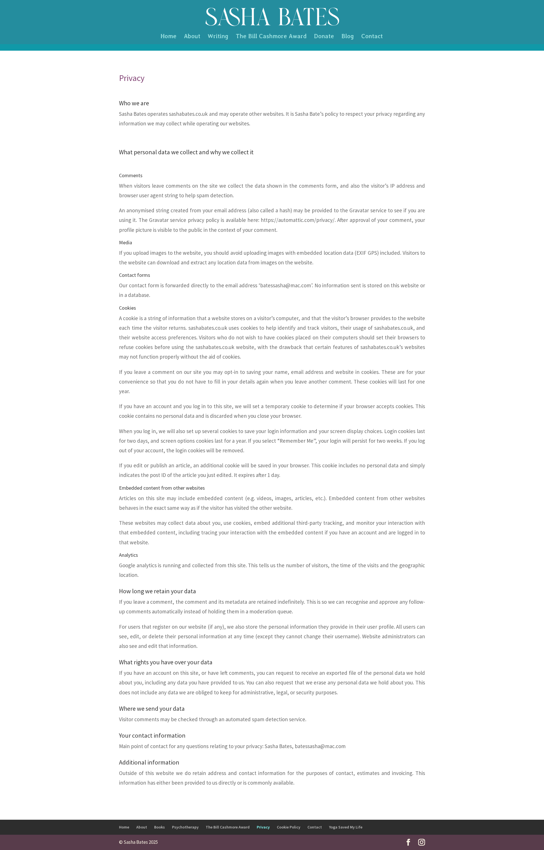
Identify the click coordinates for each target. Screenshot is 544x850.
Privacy (263, 827)
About (192, 37)
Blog (347, 37)
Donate (324, 37)
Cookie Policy (288, 827)
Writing (218, 37)
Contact (372, 37)
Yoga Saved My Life (345, 827)
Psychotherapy (185, 827)
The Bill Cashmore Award (271, 37)
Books (159, 827)
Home (169, 37)
